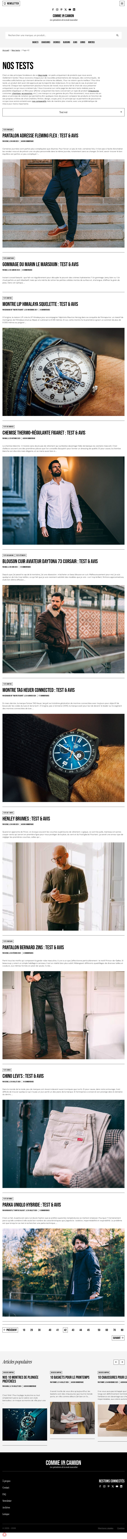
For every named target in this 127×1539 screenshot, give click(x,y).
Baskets (35, 42)
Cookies (121, 1528)
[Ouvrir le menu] (122, 3)
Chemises (56, 42)
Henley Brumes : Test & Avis (26, 819)
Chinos (82, 42)
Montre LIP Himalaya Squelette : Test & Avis (40, 304)
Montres (91, 42)
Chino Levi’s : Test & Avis (23, 1076)
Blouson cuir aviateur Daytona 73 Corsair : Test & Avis (50, 561)
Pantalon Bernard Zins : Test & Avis (33, 947)
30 (39, 1330)
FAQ (4, 1494)
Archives (6, 1507)
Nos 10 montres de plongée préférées (20, 1379)
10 (24, 1330)
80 (122, 1330)
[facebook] (53, 9)
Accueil (5, 50)
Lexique (5, 1514)
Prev (116, 1362)
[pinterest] (61, 9)
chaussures (94, 91)
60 (107, 1330)
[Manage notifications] (4, 1535)
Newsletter (13, 3)
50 (99, 1330)
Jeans (75, 42)
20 (31, 1330)
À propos (6, 1481)
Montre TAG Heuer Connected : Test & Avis (38, 690)
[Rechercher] (117, 35)
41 (57, 1330)
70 (114, 1330)
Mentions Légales (105, 1528)
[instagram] (57, 9)
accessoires (27, 93)
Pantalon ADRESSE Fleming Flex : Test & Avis (40, 135)
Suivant (117, 1338)
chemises (16, 93)
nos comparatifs (39, 101)
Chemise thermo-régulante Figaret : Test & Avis (43, 433)
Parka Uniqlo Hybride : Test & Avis (31, 1205)
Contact (5, 1487)
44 (80, 1330)
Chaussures (45, 42)
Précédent (11, 1330)
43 (73, 1330)
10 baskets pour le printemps (69, 1377)
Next (122, 1362)
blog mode (42, 75)
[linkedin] (74, 9)
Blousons (66, 42)
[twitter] (65, 9)
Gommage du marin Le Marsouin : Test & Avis (40, 264)
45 (88, 1330)
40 (50, 1330)
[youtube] (70, 9)
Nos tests (16, 50)
